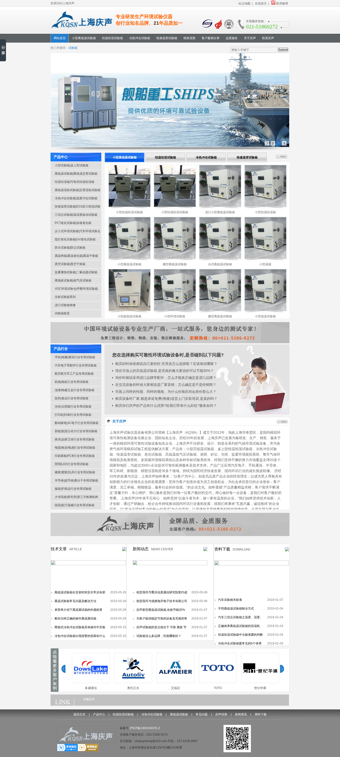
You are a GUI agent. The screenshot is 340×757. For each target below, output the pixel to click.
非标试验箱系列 (65, 297)
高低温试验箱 (179, 714)
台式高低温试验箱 (220, 264)
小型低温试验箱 (265, 316)
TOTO (216, 688)
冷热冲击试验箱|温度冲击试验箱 (76, 198)
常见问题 (202, 714)
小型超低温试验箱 (129, 316)
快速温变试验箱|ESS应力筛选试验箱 (77, 208)
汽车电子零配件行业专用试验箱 (76, 365)
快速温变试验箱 (247, 157)
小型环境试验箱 (174, 316)
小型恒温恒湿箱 (265, 212)
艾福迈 (173, 688)
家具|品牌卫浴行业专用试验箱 (74, 439)
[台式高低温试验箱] (220, 258)
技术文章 (59, 549)
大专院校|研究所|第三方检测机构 (76, 497)
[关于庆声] (282, 422)
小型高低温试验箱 (125, 157)
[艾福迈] (173, 682)
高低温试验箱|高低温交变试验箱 (76, 173)
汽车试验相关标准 (230, 600)
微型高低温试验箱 (175, 264)
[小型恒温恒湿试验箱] (129, 206)
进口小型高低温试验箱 (220, 212)
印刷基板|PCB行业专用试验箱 (75, 456)
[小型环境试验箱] (175, 310)
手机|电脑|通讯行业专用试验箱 (75, 357)
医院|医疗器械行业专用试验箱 (74, 505)
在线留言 (261, 3)
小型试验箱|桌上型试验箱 (71, 165)
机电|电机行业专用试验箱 (71, 382)
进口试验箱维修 (65, 305)
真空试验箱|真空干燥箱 (70, 264)
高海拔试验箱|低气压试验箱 (73, 280)
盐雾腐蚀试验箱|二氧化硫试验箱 (76, 272)
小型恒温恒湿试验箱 (129, 212)
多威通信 (89, 688)
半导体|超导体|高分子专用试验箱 (76, 480)
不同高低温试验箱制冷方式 (236, 608)
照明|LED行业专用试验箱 (71, 464)
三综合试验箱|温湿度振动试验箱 (76, 214)
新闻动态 (141, 549)
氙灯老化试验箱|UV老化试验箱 (75, 239)
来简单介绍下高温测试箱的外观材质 (78, 610)
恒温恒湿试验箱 (165, 157)
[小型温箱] (265, 258)
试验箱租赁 (62, 313)
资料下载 (222, 549)
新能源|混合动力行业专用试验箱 (76, 431)
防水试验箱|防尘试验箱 (70, 247)
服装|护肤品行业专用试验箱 (73, 488)
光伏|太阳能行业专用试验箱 (73, 406)
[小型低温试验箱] (265, 310)
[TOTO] (216, 682)
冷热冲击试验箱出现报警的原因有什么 (80, 636)
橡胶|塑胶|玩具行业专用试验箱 (75, 472)
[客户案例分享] (55, 689)
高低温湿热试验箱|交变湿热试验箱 (77, 190)
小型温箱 (265, 264)
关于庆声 (119, 421)
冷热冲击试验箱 (206, 157)
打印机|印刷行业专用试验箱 (73, 414)
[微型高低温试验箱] (175, 258)
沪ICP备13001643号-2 (144, 728)
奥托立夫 (131, 688)
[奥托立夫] (131, 682)
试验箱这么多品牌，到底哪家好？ (158, 636)
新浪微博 (282, 3)
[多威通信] (89, 682)
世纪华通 (258, 688)
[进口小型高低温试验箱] (220, 206)
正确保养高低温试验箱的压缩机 (239, 626)
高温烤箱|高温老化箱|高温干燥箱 (76, 256)
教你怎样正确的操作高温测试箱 (75, 618)
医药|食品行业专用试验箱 (71, 398)
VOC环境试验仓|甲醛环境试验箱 (76, 288)
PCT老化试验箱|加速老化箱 (73, 223)
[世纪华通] (258, 682)
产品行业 (61, 349)
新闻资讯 (241, 714)
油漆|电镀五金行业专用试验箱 (74, 390)
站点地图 (244, 3)
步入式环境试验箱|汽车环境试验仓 (77, 231)
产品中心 (61, 157)
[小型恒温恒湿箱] (265, 206)
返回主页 (79, 714)
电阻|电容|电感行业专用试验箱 (75, 447)
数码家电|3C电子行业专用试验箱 (76, 423)
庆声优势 (221, 714)
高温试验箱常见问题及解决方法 (75, 601)
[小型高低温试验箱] (129, 258)
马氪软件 (89, 699)
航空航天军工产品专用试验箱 (74, 373)
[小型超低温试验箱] (129, 310)
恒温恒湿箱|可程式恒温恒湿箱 (74, 182)
